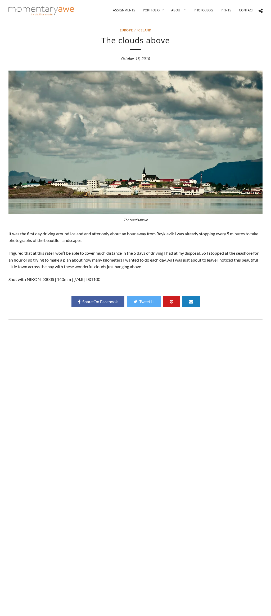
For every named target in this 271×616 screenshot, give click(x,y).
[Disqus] (135, 396)
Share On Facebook (100, 301)
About (176, 10)
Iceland (144, 30)
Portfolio (151, 10)
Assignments (124, 10)
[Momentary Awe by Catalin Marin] (41, 10)
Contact (246, 10)
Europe (126, 30)
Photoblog (203, 10)
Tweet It (146, 301)
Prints (226, 10)
